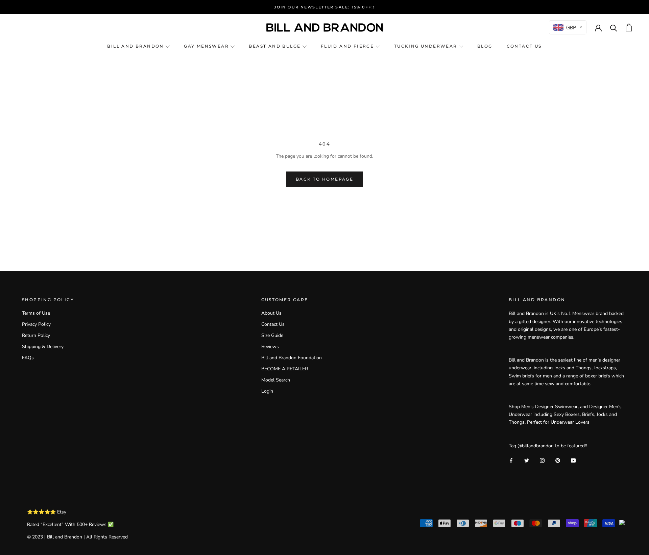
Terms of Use (36, 313)
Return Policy (36, 335)
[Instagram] (542, 460)
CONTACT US (524, 46)
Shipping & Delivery (43, 346)
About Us (271, 313)
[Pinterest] (557, 460)
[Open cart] (629, 27)
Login (267, 391)
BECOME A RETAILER (284, 369)
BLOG (484, 46)
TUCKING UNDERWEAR (426, 46)
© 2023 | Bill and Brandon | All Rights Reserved (77, 537)
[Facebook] (511, 460)
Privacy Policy (36, 324)
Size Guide (272, 335)
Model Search (275, 380)
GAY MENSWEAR (207, 46)
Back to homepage (324, 179)
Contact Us (273, 324)
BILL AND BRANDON (136, 46)
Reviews (270, 346)
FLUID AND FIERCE (348, 46)
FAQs (28, 357)
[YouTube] (573, 460)
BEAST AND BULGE (275, 46)
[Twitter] (526, 460)
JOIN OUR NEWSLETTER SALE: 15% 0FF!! (324, 7)
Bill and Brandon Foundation (291, 357)
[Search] (613, 27)
